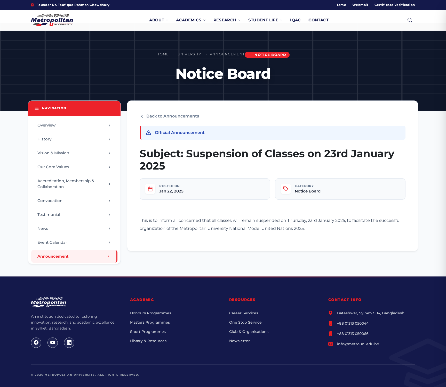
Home (341, 5)
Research (224, 20)
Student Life (263, 20)
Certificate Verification (395, 5)
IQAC (295, 20)
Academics (188, 20)
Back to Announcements (172, 116)
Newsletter (239, 341)
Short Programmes (148, 331)
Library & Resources (148, 341)
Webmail (360, 5)
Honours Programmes (150, 313)
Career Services (243, 313)
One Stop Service (245, 322)
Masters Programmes (150, 322)
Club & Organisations (248, 331)
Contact (318, 20)
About (156, 20)
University (189, 54)
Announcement (227, 54)
